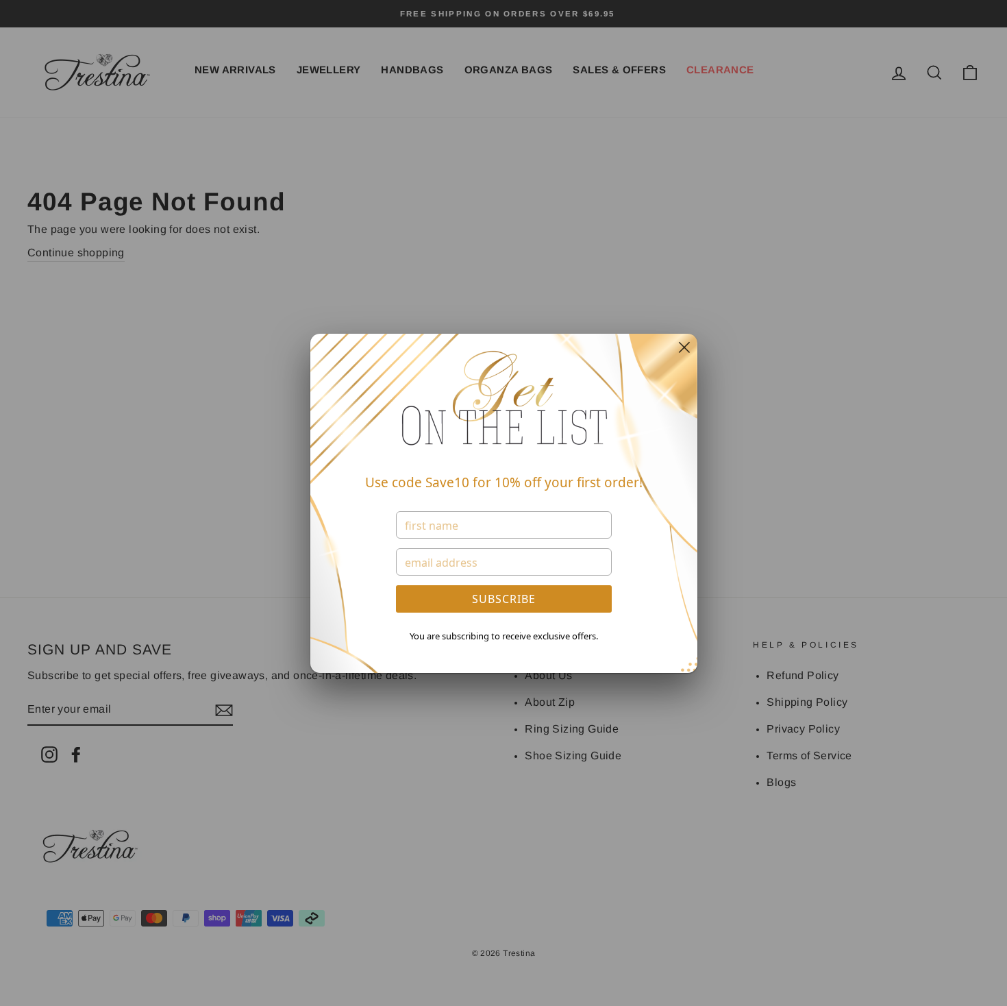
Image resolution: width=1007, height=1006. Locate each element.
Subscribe (504, 598)
